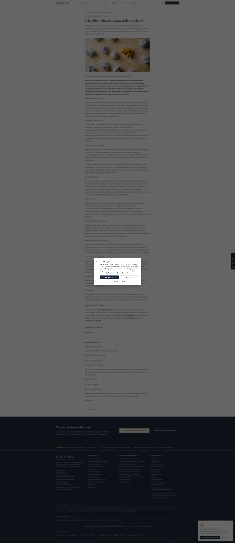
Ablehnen (129, 277)
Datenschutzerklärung (124, 273)
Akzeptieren (109, 277)
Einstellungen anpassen (119, 281)
